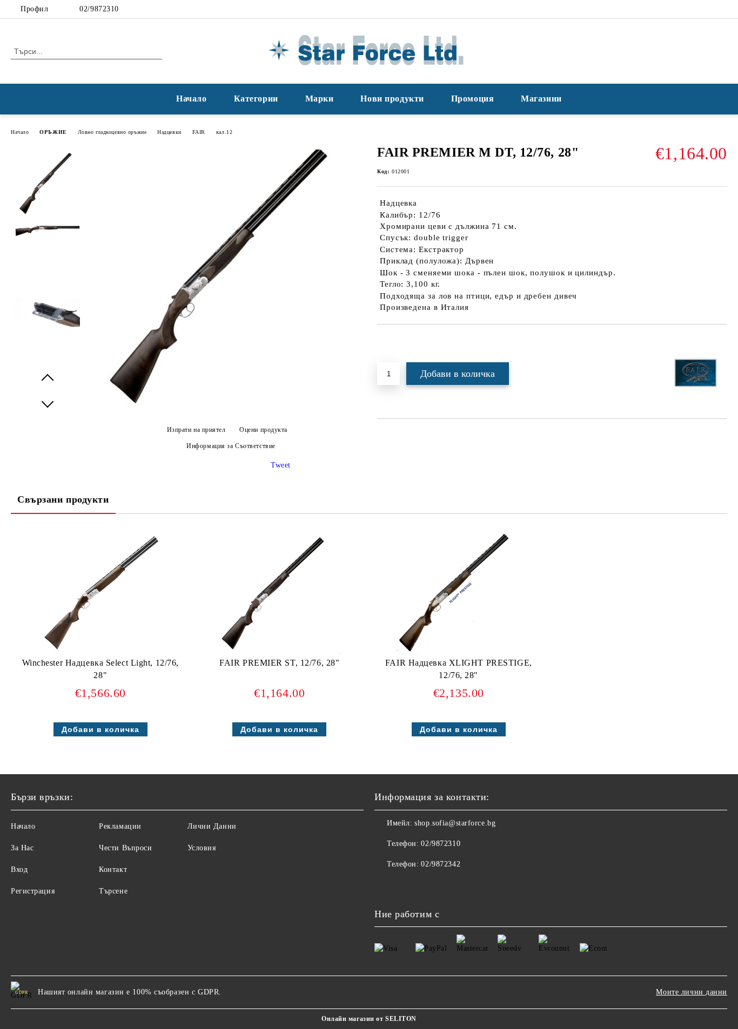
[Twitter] (721, 9)
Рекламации (120, 826)
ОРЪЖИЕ (52, 132)
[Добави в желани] (398, 342)
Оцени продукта (263, 430)
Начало (191, 98)
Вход (19, 869)
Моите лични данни (691, 992)
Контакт (113, 869)
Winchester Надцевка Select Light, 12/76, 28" (100, 669)
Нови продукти (392, 98)
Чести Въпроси (125, 848)
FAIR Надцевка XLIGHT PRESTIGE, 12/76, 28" (458, 669)
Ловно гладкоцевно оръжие (112, 132)
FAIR (198, 132)
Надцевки (169, 132)
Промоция (472, 98)
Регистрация (33, 891)
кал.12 (224, 132)
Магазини (541, 98)
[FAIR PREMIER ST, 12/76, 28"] (279, 592)
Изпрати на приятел (196, 430)
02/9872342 (440, 864)
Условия (201, 848)
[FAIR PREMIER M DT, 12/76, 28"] (227, 411)
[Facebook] (705, 9)
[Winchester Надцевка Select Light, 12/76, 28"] (100, 592)
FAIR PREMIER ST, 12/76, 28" (279, 662)
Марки (319, 98)
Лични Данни (212, 826)
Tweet (281, 465)
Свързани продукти (63, 499)
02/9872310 (99, 9)
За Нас (22, 848)
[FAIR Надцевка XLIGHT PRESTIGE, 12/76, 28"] (458, 592)
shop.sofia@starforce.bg (454, 823)
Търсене (113, 891)
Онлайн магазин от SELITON (369, 1019)
